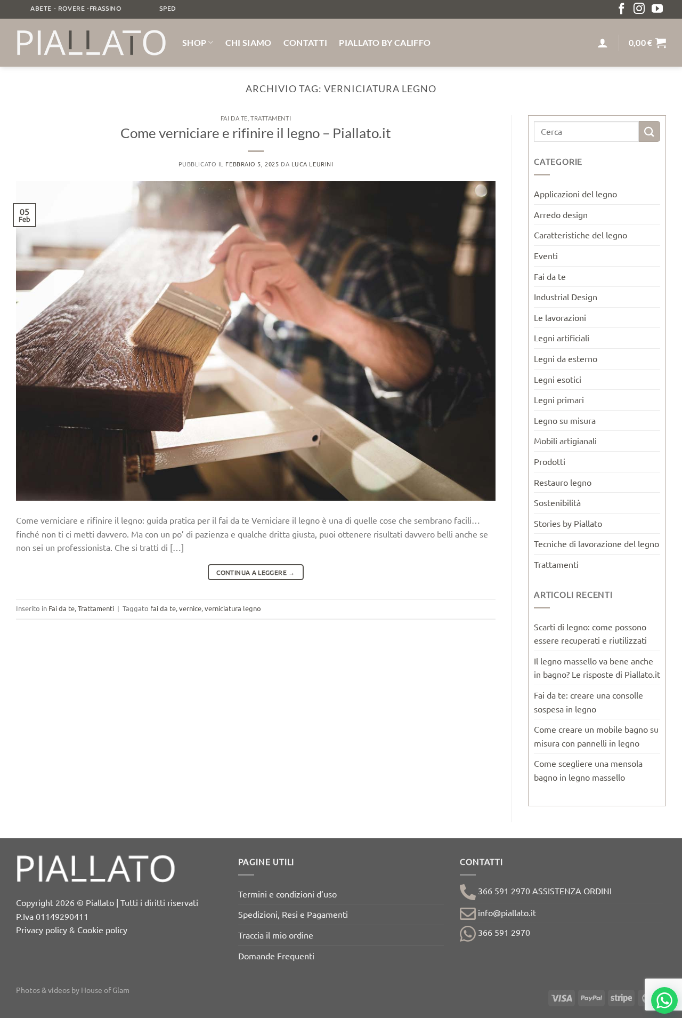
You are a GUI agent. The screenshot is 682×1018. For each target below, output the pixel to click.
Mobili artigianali (565, 440)
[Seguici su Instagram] (639, 9)
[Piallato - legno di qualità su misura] (91, 42)
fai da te (163, 608)
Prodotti (549, 461)
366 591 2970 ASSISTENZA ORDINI (544, 890)
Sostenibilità (557, 502)
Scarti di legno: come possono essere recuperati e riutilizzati (590, 633)
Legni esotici (557, 379)
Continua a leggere (255, 572)
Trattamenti (270, 118)
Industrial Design (565, 296)
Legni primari (559, 399)
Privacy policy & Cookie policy (71, 929)
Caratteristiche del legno (580, 234)
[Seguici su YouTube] (657, 9)
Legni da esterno (565, 358)
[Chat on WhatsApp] (664, 1000)
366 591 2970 (503, 932)
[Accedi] (602, 42)
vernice (190, 608)
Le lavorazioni (560, 317)
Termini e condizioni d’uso (287, 893)
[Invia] (649, 131)
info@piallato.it (506, 912)
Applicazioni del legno (575, 193)
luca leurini (312, 163)
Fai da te (234, 118)
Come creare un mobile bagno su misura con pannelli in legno (596, 736)
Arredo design (561, 214)
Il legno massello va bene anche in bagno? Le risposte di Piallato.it (597, 667)
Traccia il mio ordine (275, 934)
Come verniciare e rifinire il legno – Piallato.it (255, 133)
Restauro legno (562, 482)
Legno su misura (565, 420)
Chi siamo (248, 42)
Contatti (305, 42)
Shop (194, 42)
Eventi (546, 255)
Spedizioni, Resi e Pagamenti (293, 914)
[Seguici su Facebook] (621, 9)
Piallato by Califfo (385, 42)
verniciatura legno (233, 608)
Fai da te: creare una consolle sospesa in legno (588, 702)
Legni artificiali (561, 337)
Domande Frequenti (276, 955)
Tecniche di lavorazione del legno (596, 543)
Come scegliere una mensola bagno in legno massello (588, 770)
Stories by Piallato (568, 523)
